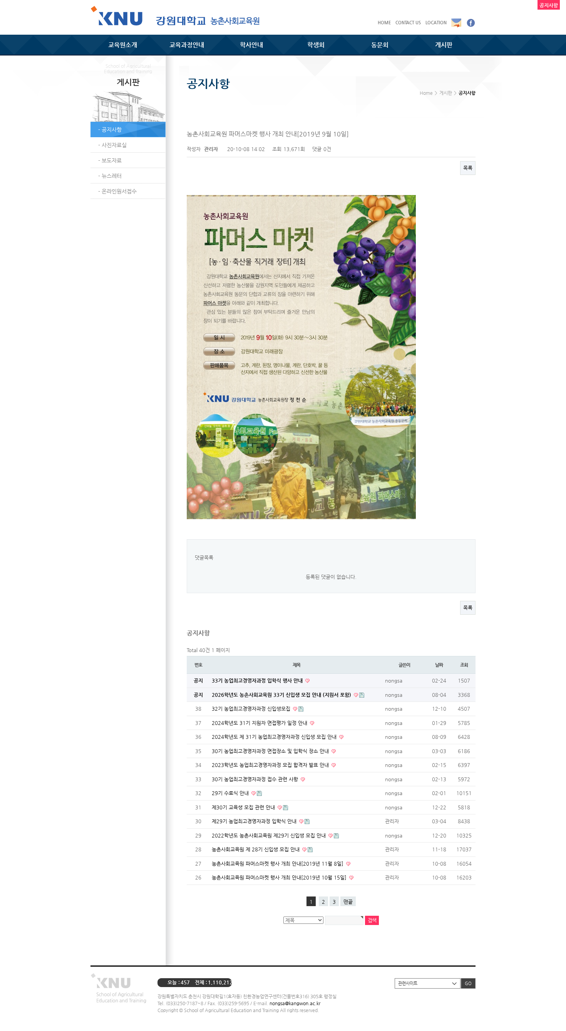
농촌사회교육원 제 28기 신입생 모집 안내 (256, 849)
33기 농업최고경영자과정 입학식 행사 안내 (258, 680)
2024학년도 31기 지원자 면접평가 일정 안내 (260, 723)
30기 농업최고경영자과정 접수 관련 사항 (256, 779)
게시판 (443, 45)
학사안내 (251, 45)
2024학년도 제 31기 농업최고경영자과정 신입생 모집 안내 (275, 737)
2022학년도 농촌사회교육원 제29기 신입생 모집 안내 (269, 835)
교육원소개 (122, 45)
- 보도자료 (110, 160)
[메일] (456, 22)
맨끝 (348, 902)
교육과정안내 (186, 45)
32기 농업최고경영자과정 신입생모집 (252, 708)
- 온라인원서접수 (117, 191)
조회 (464, 665)
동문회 (379, 45)
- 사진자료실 (112, 145)
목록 (467, 168)
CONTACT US (408, 22)
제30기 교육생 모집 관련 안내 (244, 807)
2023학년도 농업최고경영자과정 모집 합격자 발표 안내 (271, 765)
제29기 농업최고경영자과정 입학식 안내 (255, 821)
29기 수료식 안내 (231, 793)
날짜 (439, 665)
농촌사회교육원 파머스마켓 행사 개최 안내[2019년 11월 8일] (278, 863)
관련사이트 (407, 983)
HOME (384, 22)
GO (468, 983)
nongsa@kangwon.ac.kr (295, 1003)
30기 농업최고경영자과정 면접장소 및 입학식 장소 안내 (271, 751)
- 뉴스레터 (110, 176)
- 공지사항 (110, 129)
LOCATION (436, 22)
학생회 (316, 45)
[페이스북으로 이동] (471, 22)
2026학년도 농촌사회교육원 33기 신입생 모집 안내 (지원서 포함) (282, 695)
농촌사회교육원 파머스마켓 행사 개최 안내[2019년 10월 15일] (280, 877)
